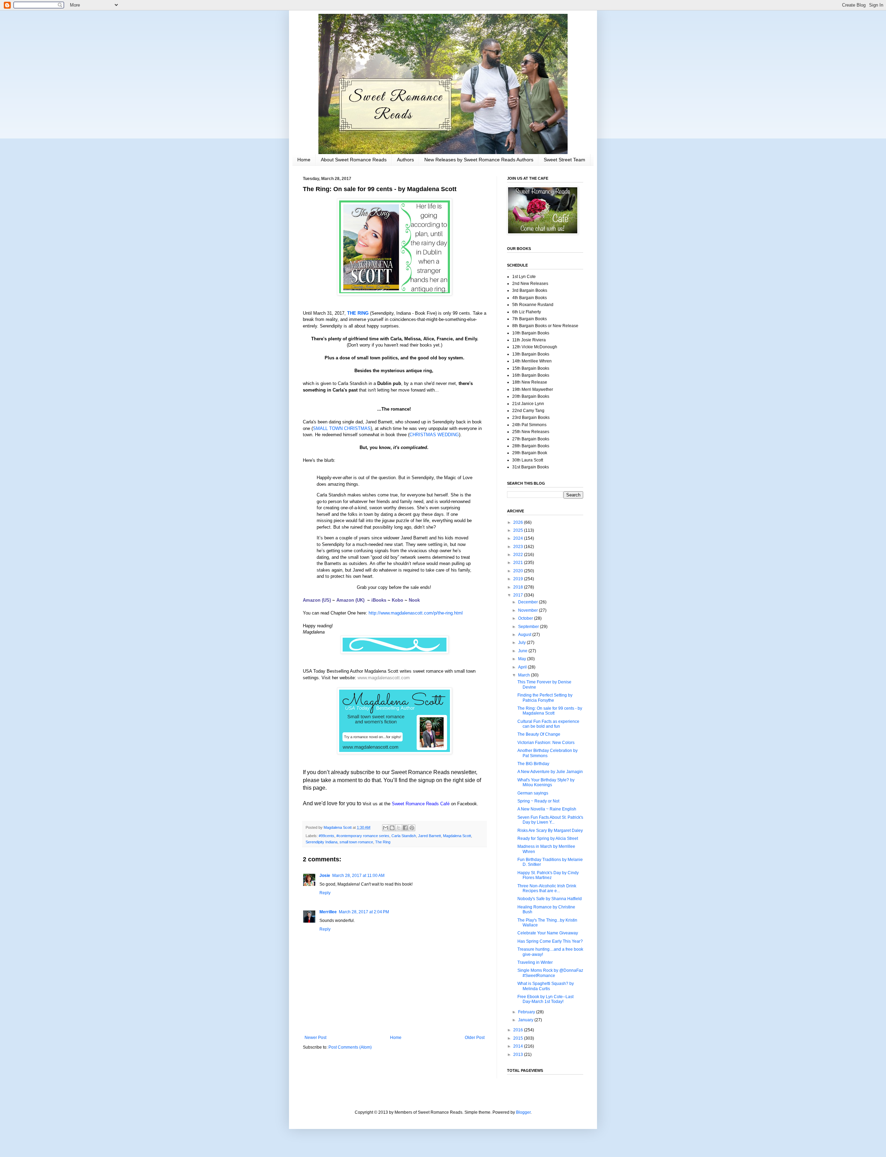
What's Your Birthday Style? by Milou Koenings (546, 782)
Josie (324, 875)
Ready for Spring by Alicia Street (547, 838)
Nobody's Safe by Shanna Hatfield (549, 898)
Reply (325, 892)
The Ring (382, 842)
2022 (518, 554)
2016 (518, 1030)
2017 (518, 595)
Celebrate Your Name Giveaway (547, 933)
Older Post (475, 1037)
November (528, 610)
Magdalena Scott (457, 836)
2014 (518, 1046)
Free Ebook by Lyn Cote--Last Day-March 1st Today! (545, 999)
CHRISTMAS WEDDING (434, 434)
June (523, 650)
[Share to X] (398, 827)
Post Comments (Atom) (350, 1047)
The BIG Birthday (533, 763)
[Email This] (385, 827)
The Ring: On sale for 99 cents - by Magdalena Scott (549, 711)
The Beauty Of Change (538, 734)
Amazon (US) (317, 600)
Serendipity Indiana (321, 842)
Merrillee (328, 911)
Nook (414, 600)
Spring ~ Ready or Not (538, 801)
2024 (518, 538)
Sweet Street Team (564, 159)
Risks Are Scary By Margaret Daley (550, 830)
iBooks (378, 600)
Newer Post (315, 1037)
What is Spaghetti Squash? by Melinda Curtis (545, 986)
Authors (405, 159)
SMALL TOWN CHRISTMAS (342, 428)
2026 (518, 522)
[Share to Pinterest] (411, 827)
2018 (518, 587)
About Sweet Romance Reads (354, 159)
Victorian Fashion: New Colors (546, 742)
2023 (518, 546)
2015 (518, 1038)
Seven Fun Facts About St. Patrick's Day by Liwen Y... (550, 820)
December (528, 602)
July (522, 642)
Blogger (523, 1112)
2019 (518, 578)
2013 (518, 1054)
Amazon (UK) (350, 600)
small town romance (356, 842)
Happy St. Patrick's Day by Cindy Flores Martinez (548, 875)
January (526, 1019)
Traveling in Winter (535, 962)
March (524, 675)
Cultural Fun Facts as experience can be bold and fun (548, 724)
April (523, 667)
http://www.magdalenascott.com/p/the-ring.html (416, 613)
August (525, 634)
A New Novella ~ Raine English (546, 809)
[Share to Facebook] (405, 827)
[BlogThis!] (392, 827)
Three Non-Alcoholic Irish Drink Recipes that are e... (546, 888)
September (529, 626)
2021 (518, 562)
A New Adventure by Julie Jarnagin (550, 771)
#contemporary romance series (362, 836)
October (526, 618)
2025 (518, 530)
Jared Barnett (429, 836)
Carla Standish (403, 836)
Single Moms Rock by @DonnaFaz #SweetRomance (550, 973)
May (522, 658)
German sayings (532, 793)
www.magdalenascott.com (384, 677)
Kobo (397, 600)
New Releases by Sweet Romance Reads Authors (478, 159)
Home (303, 159)
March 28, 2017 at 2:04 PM (364, 911)
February (527, 1012)
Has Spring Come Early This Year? (550, 941)
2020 (518, 570)
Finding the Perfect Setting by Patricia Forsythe (544, 697)
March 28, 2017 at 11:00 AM (358, 875)
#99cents (326, 836)
